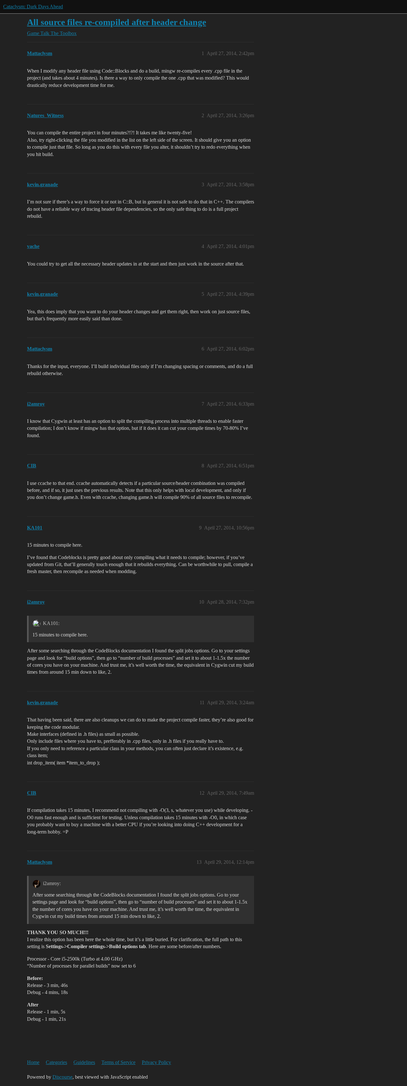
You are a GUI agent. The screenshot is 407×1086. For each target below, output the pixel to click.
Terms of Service (118, 1062)
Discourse (62, 1077)
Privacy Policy (156, 1062)
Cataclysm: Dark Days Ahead (33, 6)
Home (33, 1062)
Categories (56, 1062)
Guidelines (84, 1062)
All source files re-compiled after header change (116, 22)
